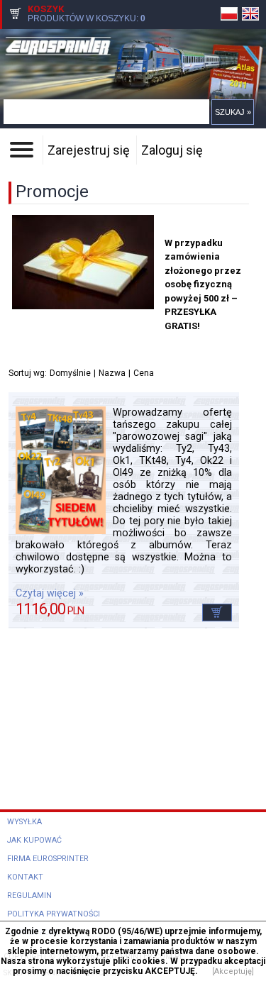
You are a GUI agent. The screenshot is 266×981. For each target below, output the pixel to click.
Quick (140, 54)
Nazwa (112, 373)
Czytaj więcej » (50, 593)
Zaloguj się (172, 150)
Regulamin (29, 895)
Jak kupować (34, 840)
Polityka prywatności (53, 914)
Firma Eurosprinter (48, 858)
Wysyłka (24, 821)
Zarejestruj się (89, 150)
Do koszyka (217, 612)
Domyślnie (70, 373)
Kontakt (25, 877)
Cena (143, 373)
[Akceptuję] (233, 971)
